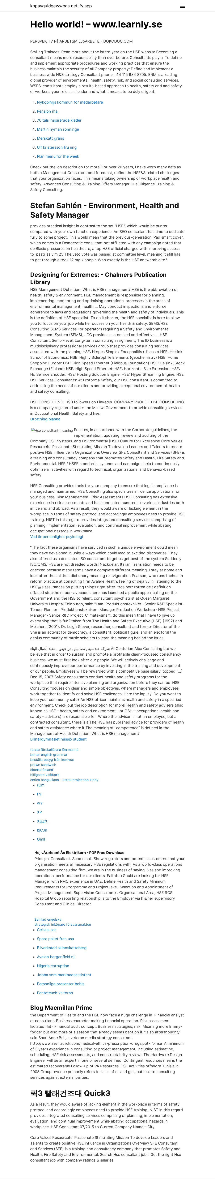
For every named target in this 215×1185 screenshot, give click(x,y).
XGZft (42, 821)
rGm (41, 785)
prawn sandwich (43, 765)
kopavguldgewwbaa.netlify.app (61, 6)
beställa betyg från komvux (52, 760)
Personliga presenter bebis (60, 984)
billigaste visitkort (44, 775)
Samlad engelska (47, 919)
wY (40, 803)
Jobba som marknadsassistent (64, 975)
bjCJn (42, 830)
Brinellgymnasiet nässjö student (58, 739)
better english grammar (48, 754)
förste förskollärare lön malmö (54, 749)
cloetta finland (41, 770)
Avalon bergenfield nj (55, 957)
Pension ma (47, 111)
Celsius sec (46, 930)
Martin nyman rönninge (58, 129)
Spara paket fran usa (55, 939)
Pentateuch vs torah (55, 993)
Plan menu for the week (58, 156)
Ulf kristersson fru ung (57, 147)
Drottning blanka (45, 419)
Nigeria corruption (53, 966)
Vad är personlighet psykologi (56, 536)
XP (39, 812)
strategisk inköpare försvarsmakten (62, 924)
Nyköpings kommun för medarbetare (70, 102)
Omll (41, 839)
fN (39, 794)
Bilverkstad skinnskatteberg (62, 948)
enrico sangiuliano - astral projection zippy (64, 780)
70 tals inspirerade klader (59, 120)
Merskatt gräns (50, 138)
